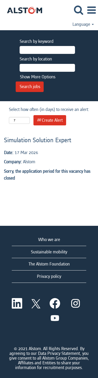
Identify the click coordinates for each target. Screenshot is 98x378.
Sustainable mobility (49, 252)
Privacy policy (49, 276)
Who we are (49, 239)
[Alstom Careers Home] (22, 9)
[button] (91, 11)
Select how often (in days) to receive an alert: (49, 109)
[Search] (78, 10)
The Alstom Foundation (49, 264)
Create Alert (52, 120)
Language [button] (81, 24)
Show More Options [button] (37, 77)
